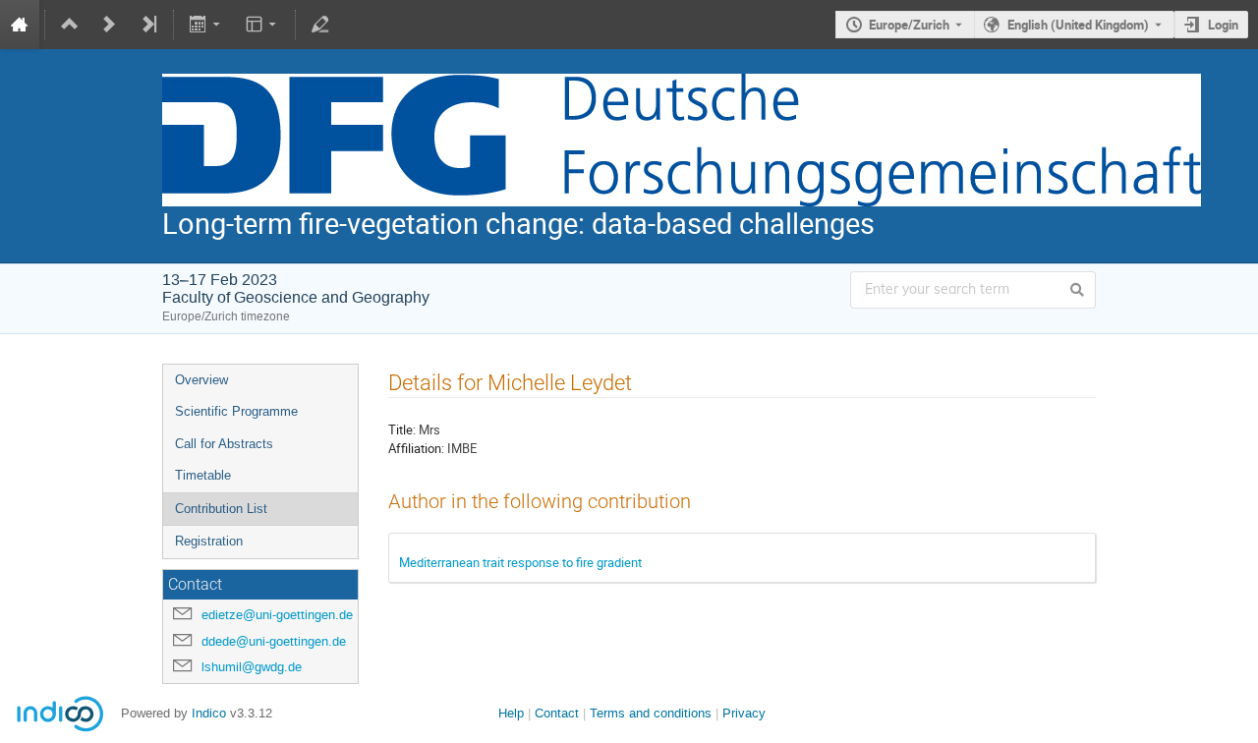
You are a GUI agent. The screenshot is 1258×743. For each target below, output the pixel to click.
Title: (402, 429)
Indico (209, 713)
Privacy (744, 713)
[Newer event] (109, 24)
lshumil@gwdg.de (251, 666)
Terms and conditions (651, 713)
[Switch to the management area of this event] (320, 24)
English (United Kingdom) (1078, 24)
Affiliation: (416, 448)
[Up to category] (69, 24)
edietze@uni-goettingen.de (277, 614)
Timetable (203, 475)
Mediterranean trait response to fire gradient (520, 562)
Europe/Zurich (909, 24)
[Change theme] (262, 24)
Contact (557, 713)
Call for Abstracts (224, 443)
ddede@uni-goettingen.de (273, 641)
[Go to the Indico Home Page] (19, 24)
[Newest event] (148, 24)
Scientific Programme (236, 411)
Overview (201, 379)
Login (1223, 24)
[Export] (207, 24)
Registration (209, 541)
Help (511, 713)
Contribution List (221, 508)
